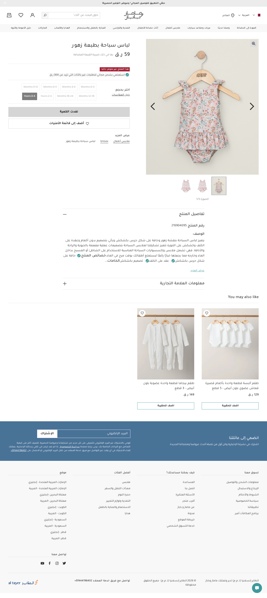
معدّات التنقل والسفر (117, 488)
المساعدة (189, 482)
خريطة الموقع (186, 519)
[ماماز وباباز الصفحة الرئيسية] (133, 15)
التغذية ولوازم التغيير (118, 501)
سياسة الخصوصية (69, 447)
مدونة (191, 513)
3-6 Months (69, 87)
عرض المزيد (197, 270)
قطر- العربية (59, 538)
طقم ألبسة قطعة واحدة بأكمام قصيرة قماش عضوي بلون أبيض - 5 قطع (232, 386)
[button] (246, 28)
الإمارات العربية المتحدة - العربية (47, 488)
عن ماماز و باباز (186, 507)
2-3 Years (46, 96)
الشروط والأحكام (249, 495)
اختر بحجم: (122, 90)
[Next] (153, 107)
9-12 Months (31, 87)
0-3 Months (87, 87)
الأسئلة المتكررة (185, 495)
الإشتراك (47, 433)
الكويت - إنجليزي (57, 507)
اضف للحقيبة (230, 405)
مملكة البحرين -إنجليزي (53, 495)
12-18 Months (86, 96)
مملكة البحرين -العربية (53, 501)
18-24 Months (65, 96)
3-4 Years (29, 96)
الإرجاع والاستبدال (248, 488)
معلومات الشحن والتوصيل (242, 482)
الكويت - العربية (57, 513)
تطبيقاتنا (253, 507)
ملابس (126, 482)
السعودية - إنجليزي (55, 519)
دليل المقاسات (121, 95)
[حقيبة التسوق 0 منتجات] (9, 15)
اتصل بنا (190, 488)
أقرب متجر (189, 501)
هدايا (127, 513)
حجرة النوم (124, 495)
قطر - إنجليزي (58, 532)
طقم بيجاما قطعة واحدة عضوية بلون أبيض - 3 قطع (168, 386)
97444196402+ (18, 450)
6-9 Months (50, 87)
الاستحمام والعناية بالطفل (114, 507)
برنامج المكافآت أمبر (247, 513)
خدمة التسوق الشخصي (181, 526)
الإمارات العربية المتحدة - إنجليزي (47, 482)
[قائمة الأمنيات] (206, 313)
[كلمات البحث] (45, 15)
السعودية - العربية (55, 526)
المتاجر (227, 15)
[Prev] (252, 107)
